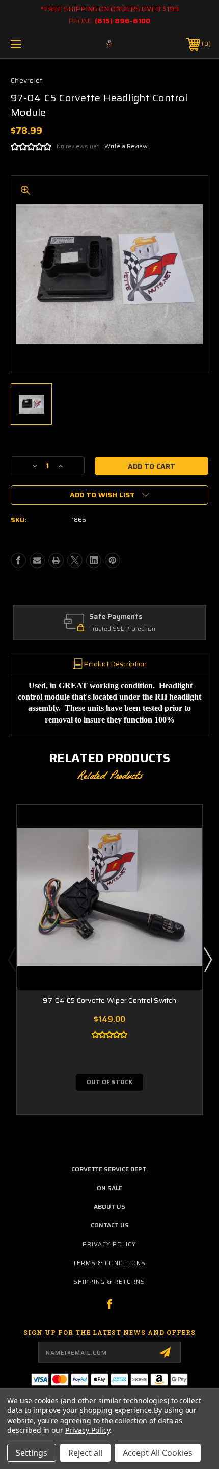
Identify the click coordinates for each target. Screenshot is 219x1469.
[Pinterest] (112, 560)
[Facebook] (18, 560)
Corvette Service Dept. (109, 1169)
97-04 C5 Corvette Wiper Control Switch (109, 1000)
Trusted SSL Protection (122, 629)
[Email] (37, 560)
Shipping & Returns (109, 1281)
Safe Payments (115, 617)
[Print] (56, 560)
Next (207, 959)
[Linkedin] (93, 560)
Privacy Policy (109, 1244)
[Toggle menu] (30, 44)
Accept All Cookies (158, 1452)
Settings (31, 1452)
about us (109, 1207)
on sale (109, 1188)
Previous (12, 959)
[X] (75, 560)
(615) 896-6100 (122, 21)
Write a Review (126, 146)
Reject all (85, 1452)
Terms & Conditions (109, 1263)
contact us (110, 1225)
